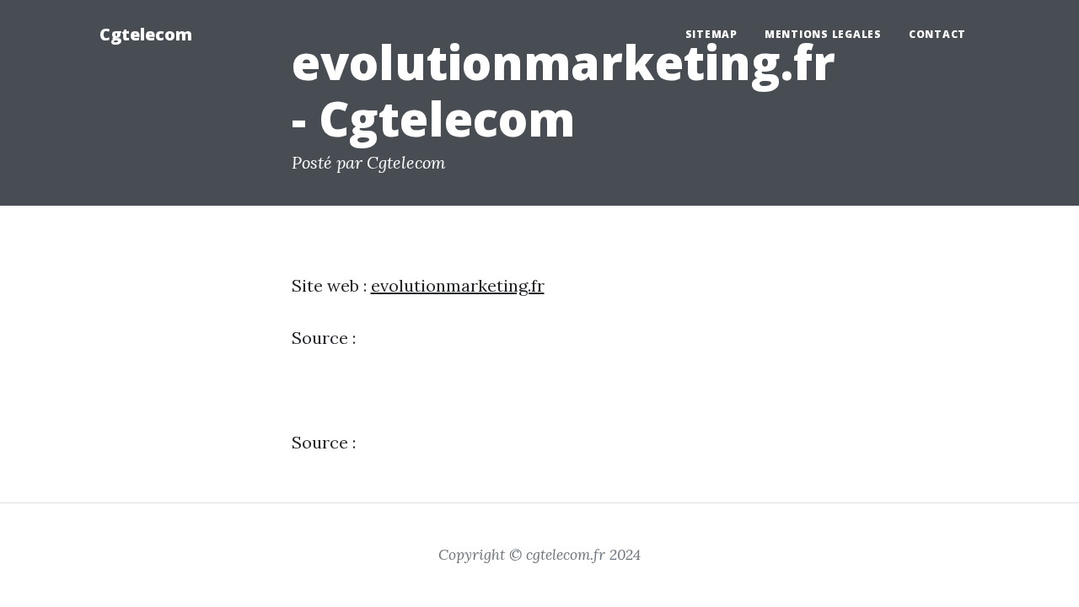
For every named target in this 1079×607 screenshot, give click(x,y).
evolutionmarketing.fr (458, 285)
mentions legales (823, 34)
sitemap (711, 34)
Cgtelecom (145, 34)
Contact (937, 34)
